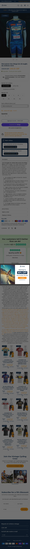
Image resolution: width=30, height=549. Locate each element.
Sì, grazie (22, 277)
